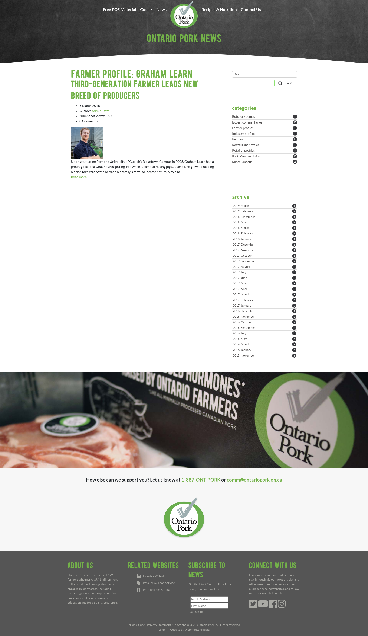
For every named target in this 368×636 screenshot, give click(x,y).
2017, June (264, 277)
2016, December (264, 311)
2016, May (264, 339)
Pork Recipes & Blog (156, 589)
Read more (79, 177)
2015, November (264, 355)
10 (295, 156)
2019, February (264, 211)
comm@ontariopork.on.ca (254, 480)
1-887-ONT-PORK (200, 480)
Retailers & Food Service (158, 583)
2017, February (264, 300)
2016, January (264, 350)
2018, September (264, 216)
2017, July (264, 272)
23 (295, 161)
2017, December (264, 244)
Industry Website (153, 576)
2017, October (264, 255)
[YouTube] (263, 606)
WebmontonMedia (197, 629)
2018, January (264, 239)
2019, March (264, 205)
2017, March (264, 294)
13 (295, 122)
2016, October (264, 322)
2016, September (264, 327)
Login (162, 629)
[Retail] (184, 14)
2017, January (264, 305)
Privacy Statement (159, 625)
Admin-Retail (101, 111)
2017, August (264, 266)
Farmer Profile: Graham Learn (131, 73)
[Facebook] (273, 606)
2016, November (264, 316)
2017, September (264, 261)
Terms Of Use (136, 625)
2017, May (264, 283)
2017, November (264, 250)
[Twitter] (253, 606)
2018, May (264, 222)
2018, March (264, 228)
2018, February (264, 233)
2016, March (264, 344)
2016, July (264, 333)
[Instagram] (282, 606)
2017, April (264, 289)
